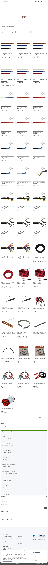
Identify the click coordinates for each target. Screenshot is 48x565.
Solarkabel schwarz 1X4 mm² (7, 308)
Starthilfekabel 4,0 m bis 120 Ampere (7, 409)
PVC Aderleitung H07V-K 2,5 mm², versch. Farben (8, 80)
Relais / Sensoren (6, 457)
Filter (4, 32)
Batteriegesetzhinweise (22, 541)
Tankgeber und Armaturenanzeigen (10, 473)
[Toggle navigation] (1, 1)
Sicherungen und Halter (7, 455)
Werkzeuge (4, 485)
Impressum (20, 543)
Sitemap (2, 521)
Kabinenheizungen (6, 482)
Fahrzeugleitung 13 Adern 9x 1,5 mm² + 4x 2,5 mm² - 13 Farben (23, 256)
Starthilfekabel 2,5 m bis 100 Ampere (23, 384)
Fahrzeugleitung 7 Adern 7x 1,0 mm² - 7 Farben (23, 231)
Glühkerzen (4, 459)
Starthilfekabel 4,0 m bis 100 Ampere (39, 384)
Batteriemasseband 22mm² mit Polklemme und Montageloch (39, 333)
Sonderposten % (4, 501)
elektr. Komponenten (6, 450)
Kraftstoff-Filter (5, 434)
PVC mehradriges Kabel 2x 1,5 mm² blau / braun (23, 156)
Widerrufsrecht (21, 538)
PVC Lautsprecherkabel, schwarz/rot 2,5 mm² (38, 131)
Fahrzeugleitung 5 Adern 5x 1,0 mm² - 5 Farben (23, 206)
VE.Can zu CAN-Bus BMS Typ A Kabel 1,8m (23, 359)
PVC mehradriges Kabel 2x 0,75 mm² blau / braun (7, 156)
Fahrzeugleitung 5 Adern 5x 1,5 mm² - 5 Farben (39, 206)
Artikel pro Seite (19, 32)
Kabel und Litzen (6, 466)
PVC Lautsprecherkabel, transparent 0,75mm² (22, 106)
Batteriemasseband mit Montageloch (22, 333)
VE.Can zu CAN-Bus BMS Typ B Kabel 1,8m (39, 359)
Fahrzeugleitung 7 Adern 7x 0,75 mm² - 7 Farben (7, 231)
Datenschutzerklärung (7, 561)
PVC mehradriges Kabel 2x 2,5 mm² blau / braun (39, 156)
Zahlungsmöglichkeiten (6, 517)
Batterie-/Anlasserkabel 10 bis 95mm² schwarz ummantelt (39, 256)
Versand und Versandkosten (7, 519)
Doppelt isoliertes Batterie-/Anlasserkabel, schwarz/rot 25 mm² (38, 283)
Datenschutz (20, 536)
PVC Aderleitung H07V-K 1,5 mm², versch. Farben (40, 54)
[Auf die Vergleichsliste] (9, 93)
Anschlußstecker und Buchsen (8, 471)
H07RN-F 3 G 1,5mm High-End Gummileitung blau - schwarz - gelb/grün (39, 181)
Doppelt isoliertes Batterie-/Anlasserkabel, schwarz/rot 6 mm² (22, 283)
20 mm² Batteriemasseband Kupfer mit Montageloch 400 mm (8, 333)
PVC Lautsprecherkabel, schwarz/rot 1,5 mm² (22, 131)
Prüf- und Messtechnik (7, 478)
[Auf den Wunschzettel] (13, 93)
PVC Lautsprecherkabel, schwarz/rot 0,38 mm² (38, 106)
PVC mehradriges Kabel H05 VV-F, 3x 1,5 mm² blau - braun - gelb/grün (8, 181)
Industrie (3, 496)
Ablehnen (37, 560)
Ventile (3, 436)
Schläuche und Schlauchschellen (9, 443)
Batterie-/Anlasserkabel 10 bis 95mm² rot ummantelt (7, 283)
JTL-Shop (41, 563)
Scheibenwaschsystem (6, 448)
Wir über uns (3, 514)
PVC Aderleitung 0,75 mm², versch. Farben (6, 54)
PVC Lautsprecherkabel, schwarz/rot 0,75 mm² (6, 131)
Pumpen (4, 441)
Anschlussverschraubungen (8, 438)
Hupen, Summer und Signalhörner (9, 475)
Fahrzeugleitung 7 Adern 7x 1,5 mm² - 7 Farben (39, 231)
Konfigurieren (37, 556)
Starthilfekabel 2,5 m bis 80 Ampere (6, 384)
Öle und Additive (5, 492)
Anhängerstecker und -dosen (8, 464)
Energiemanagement (6, 480)
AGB (18, 534)
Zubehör (4, 487)
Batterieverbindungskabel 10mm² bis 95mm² (38, 309)
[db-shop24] (5, 1)
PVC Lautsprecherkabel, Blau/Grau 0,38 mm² (6, 106)
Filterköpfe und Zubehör (7, 431)
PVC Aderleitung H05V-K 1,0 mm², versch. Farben (24, 54)
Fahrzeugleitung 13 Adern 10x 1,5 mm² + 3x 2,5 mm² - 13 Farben (8, 256)
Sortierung (10, 32)
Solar (2, 499)
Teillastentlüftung (5, 494)
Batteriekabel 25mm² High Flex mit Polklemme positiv (7, 359)
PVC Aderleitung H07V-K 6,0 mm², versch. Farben (40, 80)
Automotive (3, 429)
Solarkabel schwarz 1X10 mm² (23, 308)
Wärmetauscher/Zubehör (7, 445)
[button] (35, 1)
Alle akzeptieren (36, 552)
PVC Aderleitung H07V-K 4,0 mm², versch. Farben (24, 80)
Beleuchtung (5, 461)
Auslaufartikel (4, 426)
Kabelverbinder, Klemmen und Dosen (10, 468)
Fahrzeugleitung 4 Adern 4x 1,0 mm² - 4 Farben (7, 206)
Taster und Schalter (6, 452)
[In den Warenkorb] (45, 508)
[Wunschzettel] (38, 1)
